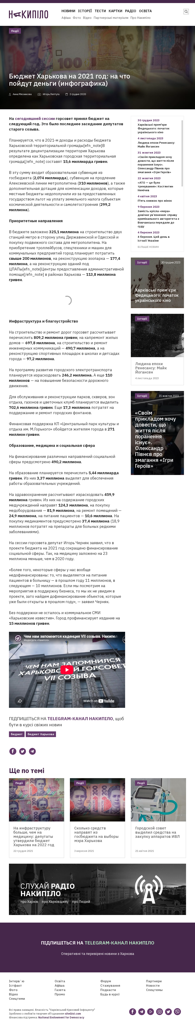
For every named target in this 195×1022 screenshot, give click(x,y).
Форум (105, 981)
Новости (153, 985)
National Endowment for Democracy (61, 1017)
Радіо (130, 11)
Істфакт (15, 985)
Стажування (110, 985)
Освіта (145, 11)
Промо (60, 994)
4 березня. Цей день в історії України (154, 238)
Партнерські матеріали (111, 18)
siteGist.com (73, 1013)
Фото (77, 18)
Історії (85, 11)
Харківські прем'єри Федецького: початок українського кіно (153, 128)
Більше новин (148, 246)
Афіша (66, 18)
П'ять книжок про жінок (155, 200)
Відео (87, 18)
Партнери (154, 981)
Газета (60, 990)
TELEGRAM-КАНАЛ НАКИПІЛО (80, 718)
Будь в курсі (109, 994)
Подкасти (108, 990)
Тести (100, 11)
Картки (115, 11)
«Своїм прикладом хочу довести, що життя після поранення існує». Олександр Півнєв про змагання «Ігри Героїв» (156, 164)
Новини (68, 11)
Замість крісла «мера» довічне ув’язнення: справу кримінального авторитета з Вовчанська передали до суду (158, 218)
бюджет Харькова (41, 734)
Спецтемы (154, 990)
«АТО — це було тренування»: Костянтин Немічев (155, 186)
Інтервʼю (16, 981)
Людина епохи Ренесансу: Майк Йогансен (156, 144)
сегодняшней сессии (35, 118)
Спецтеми (17, 999)
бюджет (17, 734)
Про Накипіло (140, 18)
